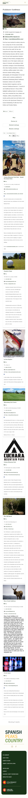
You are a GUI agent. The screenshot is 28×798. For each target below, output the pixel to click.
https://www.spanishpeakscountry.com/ (13, 372)
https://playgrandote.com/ (10, 283)
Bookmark (6, 111)
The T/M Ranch (8, 516)
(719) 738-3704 (8, 609)
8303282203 (7, 186)
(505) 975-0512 (8, 367)
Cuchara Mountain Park (10, 462)
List (11, 135)
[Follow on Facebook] (16, 746)
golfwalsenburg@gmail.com (10, 412)
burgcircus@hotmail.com (10, 683)
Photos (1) (14, 121)
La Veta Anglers (8, 359)
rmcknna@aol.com (8, 526)
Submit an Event (6, 760)
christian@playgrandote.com (10, 281)
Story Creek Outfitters (10, 601)
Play (5, 29)
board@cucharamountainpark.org (11, 472)
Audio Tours (6, 758)
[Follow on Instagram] (12, 746)
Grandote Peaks (8, 271)
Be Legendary (6, 755)
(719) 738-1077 (8, 681)
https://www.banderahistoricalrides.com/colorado (13, 193)
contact (5, 771)
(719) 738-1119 (8, 524)
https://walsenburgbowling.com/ (11, 685)
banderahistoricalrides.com (12, 246)
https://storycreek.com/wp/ (10, 613)
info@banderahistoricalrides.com (11, 189)
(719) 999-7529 (8, 279)
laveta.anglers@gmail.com (10, 369)
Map (14, 117)
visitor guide (6, 768)
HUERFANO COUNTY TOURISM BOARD (10, 774)
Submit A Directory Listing (9, 763)
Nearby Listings (14, 129)
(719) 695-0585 (8, 470)
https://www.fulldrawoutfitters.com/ (14, 39)
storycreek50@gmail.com (10, 611)
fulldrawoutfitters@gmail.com (12, 37)
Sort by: (11, 133)
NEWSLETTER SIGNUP (7, 777)
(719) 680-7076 (9, 34)
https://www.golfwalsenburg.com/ (11, 415)
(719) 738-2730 (8, 410)
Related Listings (14, 125)
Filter (4, 133)
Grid (14, 135)
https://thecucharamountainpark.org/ (12, 474)
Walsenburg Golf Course (10, 402)
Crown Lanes (7, 673)
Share (11, 111)
